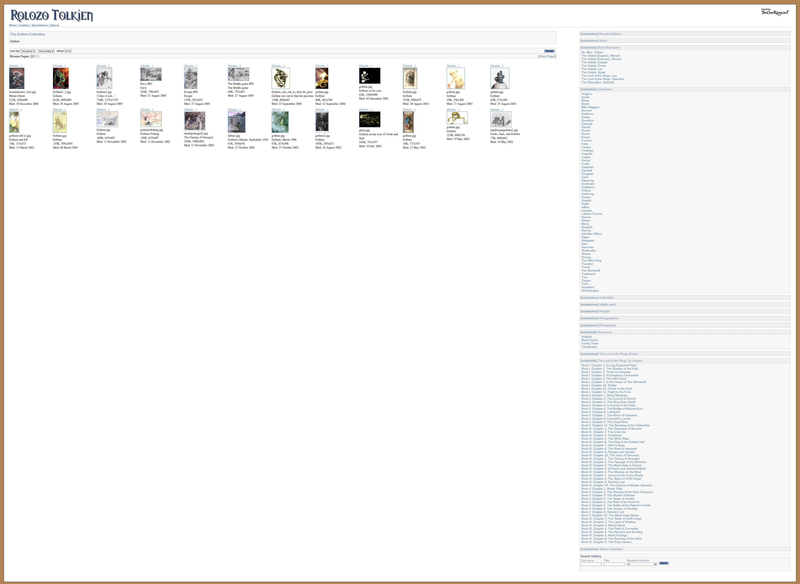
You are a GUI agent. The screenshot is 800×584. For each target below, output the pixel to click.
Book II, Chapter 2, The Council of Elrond (608, 398)
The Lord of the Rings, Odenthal (602, 79)
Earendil (586, 123)
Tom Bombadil (590, 270)
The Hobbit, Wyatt (593, 72)
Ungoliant (587, 287)
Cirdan (585, 117)
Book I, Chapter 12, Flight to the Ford (606, 392)
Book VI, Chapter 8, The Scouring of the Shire (611, 538)
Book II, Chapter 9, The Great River (604, 422)
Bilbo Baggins (590, 107)
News (13, 25)
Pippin (585, 237)
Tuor (584, 277)
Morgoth (586, 227)
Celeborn (587, 113)
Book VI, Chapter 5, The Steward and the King (611, 532)
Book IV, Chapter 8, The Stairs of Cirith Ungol (611, 478)
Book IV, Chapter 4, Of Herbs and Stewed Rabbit (613, 468)
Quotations (40, 25)
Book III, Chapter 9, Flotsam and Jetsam (608, 452)
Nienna (586, 230)
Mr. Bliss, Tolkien (592, 52)
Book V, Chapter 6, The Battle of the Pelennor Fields (615, 505)
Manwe (586, 217)
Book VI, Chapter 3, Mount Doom (603, 525)
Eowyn (585, 137)
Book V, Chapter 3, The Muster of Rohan (608, 495)
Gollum (586, 190)
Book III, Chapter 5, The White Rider (605, 438)
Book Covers (589, 340)
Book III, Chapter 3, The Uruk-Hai (603, 432)
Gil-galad (587, 173)
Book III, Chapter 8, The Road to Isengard (609, 448)
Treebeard (588, 273)
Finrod (585, 160)
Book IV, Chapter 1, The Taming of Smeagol (610, 458)
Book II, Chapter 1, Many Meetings (604, 395)
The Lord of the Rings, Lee (599, 75)
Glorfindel (587, 183)
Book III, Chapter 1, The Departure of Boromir (611, 428)
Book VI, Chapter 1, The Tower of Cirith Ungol (611, 518)
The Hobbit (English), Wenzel (600, 55)
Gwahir (586, 197)
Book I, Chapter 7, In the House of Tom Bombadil (613, 382)
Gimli (584, 177)
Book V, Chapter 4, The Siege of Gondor (608, 498)
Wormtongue (590, 290)
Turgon (586, 280)
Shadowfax (588, 250)
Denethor (587, 120)
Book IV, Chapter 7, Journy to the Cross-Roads (612, 475)
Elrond (585, 130)
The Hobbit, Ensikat (594, 62)
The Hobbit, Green (593, 65)
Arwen (585, 97)
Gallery (24, 25)
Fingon (586, 157)
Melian (585, 220)
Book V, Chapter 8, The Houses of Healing (609, 508)
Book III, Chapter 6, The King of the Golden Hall (612, 442)
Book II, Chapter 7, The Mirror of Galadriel (609, 415)
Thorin (585, 267)
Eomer (585, 133)
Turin (584, 283)
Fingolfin (587, 153)
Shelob (586, 253)
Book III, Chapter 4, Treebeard (601, 435)
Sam (584, 243)
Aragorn (586, 93)
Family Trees (590, 343)
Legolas (586, 210)
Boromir (586, 110)
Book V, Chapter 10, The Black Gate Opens (610, 515)
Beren (585, 103)
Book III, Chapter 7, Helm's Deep (603, 445)
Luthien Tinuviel (591, 213)
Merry (585, 223)
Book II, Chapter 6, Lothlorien (600, 412)
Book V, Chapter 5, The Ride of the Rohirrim (610, 502)
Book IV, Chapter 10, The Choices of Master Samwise (616, 485)
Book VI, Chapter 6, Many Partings (604, 535)
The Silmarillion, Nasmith (597, 82)
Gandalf (586, 170)
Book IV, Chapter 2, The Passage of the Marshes (613, 462)
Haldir (585, 203)
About (54, 25)
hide (593, 47)
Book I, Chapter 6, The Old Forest (603, 378)
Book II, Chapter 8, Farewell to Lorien (606, 418)
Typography (589, 346)
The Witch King (591, 260)
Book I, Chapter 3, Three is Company (606, 372)
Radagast (587, 240)
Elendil (585, 127)
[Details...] (15, 66)
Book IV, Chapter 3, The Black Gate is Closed (611, 465)
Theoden (587, 263)
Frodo (585, 163)
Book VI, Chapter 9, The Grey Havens (606, 542)
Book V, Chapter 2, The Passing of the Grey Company (617, 492)
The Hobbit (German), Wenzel (601, 59)
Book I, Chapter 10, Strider (599, 385)
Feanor (586, 147)
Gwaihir (586, 200)
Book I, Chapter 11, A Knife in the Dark (606, 388)
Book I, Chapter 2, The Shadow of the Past (609, 368)
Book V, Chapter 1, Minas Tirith (601, 488)
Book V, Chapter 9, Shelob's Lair (602, 512)
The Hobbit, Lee (592, 69)
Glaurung (587, 180)
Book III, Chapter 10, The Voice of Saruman (610, 455)
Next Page (547, 56)
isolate (585, 33)
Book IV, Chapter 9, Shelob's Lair (603, 482)
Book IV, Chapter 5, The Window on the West (611, 472)
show (594, 33)
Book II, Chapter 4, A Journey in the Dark (608, 405)
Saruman (587, 247)
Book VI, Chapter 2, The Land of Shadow (608, 522)
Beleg (585, 100)
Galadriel (587, 167)
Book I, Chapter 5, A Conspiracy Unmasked (609, 375)
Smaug (586, 257)
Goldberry (588, 187)
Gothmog (587, 193)
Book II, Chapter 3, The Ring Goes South (608, 402)
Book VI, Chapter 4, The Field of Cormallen (609, 528)
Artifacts (586, 336)
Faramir (586, 140)
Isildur (585, 207)
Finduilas (587, 150)
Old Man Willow (591, 233)
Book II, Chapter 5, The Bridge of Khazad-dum (612, 408)
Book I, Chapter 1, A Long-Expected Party (608, 365)
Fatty (584, 143)
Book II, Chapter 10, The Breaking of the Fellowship (615, 425)
